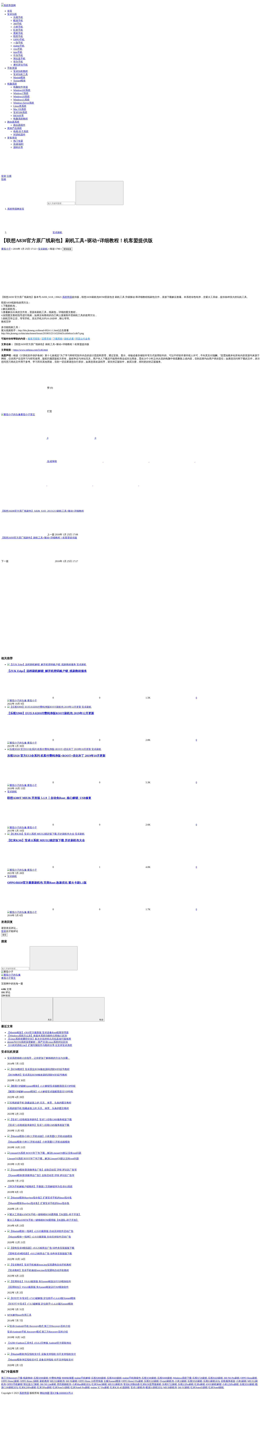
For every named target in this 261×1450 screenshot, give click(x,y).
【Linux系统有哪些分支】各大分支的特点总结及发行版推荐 (39, 1039)
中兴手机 (18, 55)
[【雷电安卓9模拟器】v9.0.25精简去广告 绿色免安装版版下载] (40, 1248)
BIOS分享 (18, 115)
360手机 (17, 23)
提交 (4, 935)
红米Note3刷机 (99, 1384)
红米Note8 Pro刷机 (80, 1387)
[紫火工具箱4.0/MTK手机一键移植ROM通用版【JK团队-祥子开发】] (44, 1214)
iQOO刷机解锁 (214, 1384)
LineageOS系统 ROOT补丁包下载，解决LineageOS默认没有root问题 (43, 1158)
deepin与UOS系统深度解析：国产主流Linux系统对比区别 (37, 1042)
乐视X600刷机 (164, 1378)
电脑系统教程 (20, 118)
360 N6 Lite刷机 (48, 1384)
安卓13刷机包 (137, 1387)
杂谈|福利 (18, 144)
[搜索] (99, 193)
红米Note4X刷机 (199, 1387)
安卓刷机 (43, 249)
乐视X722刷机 (169, 1384)
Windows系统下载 (182, 1378)
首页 (9, 11)
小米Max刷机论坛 (81, 1384)
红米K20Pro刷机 (27, 1387)
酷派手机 (18, 20)
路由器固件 (19, 125)
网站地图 (45, 1393)
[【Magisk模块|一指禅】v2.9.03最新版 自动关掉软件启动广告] (40, 1231)
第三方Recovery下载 (12, 1378)
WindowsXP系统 (21, 90)
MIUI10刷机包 (57, 1381)
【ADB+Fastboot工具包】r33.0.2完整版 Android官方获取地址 (39, 1343)
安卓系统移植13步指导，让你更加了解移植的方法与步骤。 (38, 1058)
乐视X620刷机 (215, 1378)
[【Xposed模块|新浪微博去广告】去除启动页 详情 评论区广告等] (42, 1169)
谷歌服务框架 (228, 1381)
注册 (9, 176)
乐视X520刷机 (151, 1381)
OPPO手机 (18, 39)
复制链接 (67, 249)
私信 (101, 1020)
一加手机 (18, 42)
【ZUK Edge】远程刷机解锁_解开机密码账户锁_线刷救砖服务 (47, 671)
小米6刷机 (241, 1381)
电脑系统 (12, 84)
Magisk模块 (19, 77)
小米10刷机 (181, 1381)
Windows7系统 (20, 93)
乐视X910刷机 (247, 1384)
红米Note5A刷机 (61, 1387)
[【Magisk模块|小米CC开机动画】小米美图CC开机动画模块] (39, 1136)
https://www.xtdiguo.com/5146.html (30, 350)
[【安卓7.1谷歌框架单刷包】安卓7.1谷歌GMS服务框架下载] (39, 1119)
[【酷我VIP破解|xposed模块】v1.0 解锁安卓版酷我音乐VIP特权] (41, 1086)
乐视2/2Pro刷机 (186, 1384)
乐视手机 (18, 17)
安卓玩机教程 (20, 71)
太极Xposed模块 (112, 1381)
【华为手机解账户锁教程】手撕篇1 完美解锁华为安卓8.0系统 (39, 1186)
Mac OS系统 (19, 109)
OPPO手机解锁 (15, 1384)
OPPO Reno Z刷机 (29, 1381)
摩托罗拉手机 (20, 65)
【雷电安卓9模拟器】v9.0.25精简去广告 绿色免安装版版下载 (39, 1253)
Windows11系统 (21, 99)
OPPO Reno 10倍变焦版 (90, 1381)
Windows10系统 (21, 96)
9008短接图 (68, 1378)
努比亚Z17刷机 (31, 1384)
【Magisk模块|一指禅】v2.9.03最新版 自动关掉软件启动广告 (39, 1236)
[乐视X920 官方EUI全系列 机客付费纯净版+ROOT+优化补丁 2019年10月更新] (49, 749)
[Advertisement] (91, 272)
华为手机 (18, 61)
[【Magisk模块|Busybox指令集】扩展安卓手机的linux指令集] (39, 1197)
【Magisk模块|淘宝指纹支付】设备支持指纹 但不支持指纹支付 (40, 1359)
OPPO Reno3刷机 (10, 1381)
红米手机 (18, 30)
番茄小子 (6, 249)
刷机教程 (44, 1381)
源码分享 (18, 147)
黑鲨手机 (18, 33)
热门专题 (18, 141)
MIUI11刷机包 (115, 1384)
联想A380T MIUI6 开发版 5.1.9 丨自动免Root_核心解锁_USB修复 (49, 798)
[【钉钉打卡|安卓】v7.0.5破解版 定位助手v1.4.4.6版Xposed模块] (41, 1298)
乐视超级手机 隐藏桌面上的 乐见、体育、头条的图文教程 (38, 1108)
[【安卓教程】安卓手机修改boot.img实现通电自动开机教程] (39, 1264)
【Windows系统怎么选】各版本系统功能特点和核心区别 (37, 1035)
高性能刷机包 (64, 1384)
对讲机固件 (19, 134)
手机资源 (12, 68)
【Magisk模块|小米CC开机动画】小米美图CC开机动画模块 (38, 1142)
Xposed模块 (19, 80)
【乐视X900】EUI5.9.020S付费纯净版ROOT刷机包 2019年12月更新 (50, 713)
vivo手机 (17, 49)
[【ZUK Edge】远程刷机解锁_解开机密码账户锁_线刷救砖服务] (42, 664)
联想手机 (18, 36)
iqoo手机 (17, 52)
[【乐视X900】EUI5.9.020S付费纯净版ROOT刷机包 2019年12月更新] (44, 707)
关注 (50, 1020)
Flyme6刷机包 (167, 1381)
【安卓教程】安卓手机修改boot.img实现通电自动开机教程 (38, 1270)
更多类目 (12, 137)
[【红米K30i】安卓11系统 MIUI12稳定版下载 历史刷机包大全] (41, 834)
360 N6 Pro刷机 (232, 1378)
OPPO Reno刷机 (248, 1378)
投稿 (3, 179)
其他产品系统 (14, 128)
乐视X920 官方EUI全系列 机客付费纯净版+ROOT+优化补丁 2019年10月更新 (56, 755)
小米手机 (18, 27)
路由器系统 (13, 122)
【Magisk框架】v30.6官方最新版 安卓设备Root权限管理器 (38, 1032)
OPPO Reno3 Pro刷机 (132, 1381)
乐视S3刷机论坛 (211, 1381)
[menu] (2, 3)
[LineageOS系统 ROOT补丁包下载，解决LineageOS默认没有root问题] (44, 1153)
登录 (3, 176)
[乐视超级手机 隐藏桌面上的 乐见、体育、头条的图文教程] (39, 1102)
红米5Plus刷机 (44, 1387)
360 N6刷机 (72, 1381)
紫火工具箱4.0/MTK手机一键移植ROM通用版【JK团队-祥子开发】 (43, 1220)
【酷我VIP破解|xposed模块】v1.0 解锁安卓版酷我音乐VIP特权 (40, 1091)
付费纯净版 (55, 1378)
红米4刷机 (199, 1384)
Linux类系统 (19, 106)
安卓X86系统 (20, 112)
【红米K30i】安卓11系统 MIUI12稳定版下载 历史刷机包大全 (46, 840)
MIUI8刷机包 (170, 1387)
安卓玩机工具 (20, 74)
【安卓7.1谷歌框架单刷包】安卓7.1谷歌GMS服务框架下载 (38, 1125)
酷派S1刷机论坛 (154, 1387)
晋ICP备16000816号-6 (61, 1393)
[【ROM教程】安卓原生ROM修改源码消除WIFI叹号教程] (38, 1069)
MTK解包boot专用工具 (19, 1315)
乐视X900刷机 (40, 1378)
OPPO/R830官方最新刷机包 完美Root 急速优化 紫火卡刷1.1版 (47, 882)
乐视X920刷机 (195, 1381)
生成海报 (52, 461)
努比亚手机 (19, 58)
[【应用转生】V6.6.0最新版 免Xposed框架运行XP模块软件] (39, 1281)
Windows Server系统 (23, 103)
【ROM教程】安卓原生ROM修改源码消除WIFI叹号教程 (37, 1074)
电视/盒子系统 (20, 131)
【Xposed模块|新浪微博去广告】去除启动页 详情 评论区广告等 (40, 1175)
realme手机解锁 (82, 1378)
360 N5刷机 (184, 1387)
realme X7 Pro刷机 (100, 1387)
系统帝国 (67, 297)
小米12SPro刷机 (230, 1384)
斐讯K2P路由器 (131, 1384)
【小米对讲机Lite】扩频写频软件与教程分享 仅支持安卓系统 (39, 1045)
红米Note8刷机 (216, 1387)
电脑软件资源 (20, 87)
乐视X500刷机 (149, 1378)
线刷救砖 (28, 1378)
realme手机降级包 (131, 1378)
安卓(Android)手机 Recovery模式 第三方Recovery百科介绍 (37, 1331)
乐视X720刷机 (199, 1378)
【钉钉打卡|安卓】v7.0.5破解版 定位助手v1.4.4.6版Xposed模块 (40, 1304)
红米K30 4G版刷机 (120, 1387)
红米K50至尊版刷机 (150, 1384)
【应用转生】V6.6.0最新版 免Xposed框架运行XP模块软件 (38, 1287)
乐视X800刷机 (98, 1378)
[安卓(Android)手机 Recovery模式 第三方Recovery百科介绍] (38, 1326)
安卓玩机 (12, 14)
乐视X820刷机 (114, 1378)
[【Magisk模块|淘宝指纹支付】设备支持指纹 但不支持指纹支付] (41, 1354)
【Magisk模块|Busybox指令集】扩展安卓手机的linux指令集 (38, 1203)
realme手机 (18, 46)
